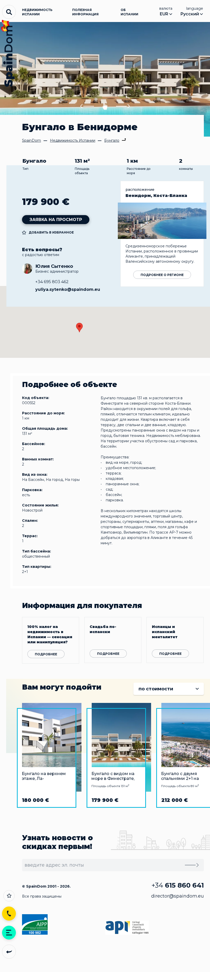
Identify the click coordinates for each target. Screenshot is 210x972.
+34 (177, 885)
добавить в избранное (51, 232)
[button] (87, 106)
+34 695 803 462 (52, 281)
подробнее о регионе (162, 275)
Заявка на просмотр (55, 219)
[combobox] (168, 689)
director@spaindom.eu (177, 896)
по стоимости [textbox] (156, 689)
